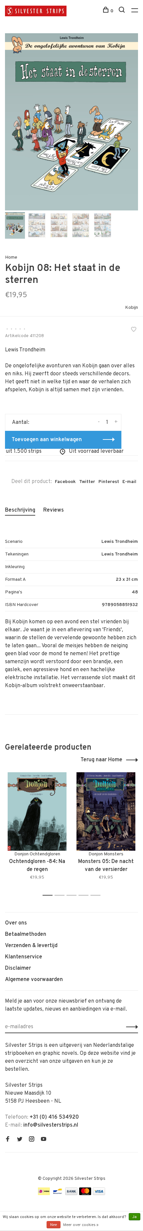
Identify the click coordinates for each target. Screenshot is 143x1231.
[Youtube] (43, 1140)
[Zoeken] (122, 11)
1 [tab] (49, 895)
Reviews (53, 510)
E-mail (129, 482)
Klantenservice (23, 957)
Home (11, 257)
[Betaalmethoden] (44, 1193)
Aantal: (20, 422)
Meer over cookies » (80, 1225)
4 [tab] (85, 895)
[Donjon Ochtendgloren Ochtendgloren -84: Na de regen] (37, 811)
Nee (53, 1225)
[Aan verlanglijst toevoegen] (133, 330)
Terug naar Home (101, 760)
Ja (134, 1217)
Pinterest (108, 482)
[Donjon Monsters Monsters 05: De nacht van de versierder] (105, 811)
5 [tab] (97, 895)
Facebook (65, 482)
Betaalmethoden (25, 934)
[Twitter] (19, 1140)
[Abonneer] (130, 1027)
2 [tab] (61, 895)
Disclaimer (18, 968)
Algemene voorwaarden (34, 979)
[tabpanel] (71, 121)
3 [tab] (73, 895)
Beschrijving (20, 510)
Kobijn (131, 307)
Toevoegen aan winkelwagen (47, 439)
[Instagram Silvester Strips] (31, 1140)
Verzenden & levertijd (31, 945)
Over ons (16, 923)
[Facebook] (7, 1140)
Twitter (87, 482)
